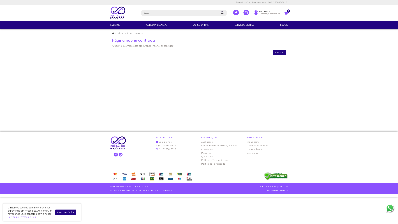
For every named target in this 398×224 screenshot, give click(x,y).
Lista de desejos (255, 149)
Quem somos (208, 156)
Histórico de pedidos (257, 145)
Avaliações (207, 142)
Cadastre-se (274, 13)
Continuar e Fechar (65, 212)
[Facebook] (236, 12)
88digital (284, 190)
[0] (286, 12)
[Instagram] (246, 12)
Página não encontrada (130, 33)
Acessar (263, 13)
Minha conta (253, 142)
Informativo (253, 153)
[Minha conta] (256, 12)
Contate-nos (165, 142)
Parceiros (206, 153)
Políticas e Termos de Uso (214, 160)
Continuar (279, 52)
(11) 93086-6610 (278, 2)
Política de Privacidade (213, 164)
